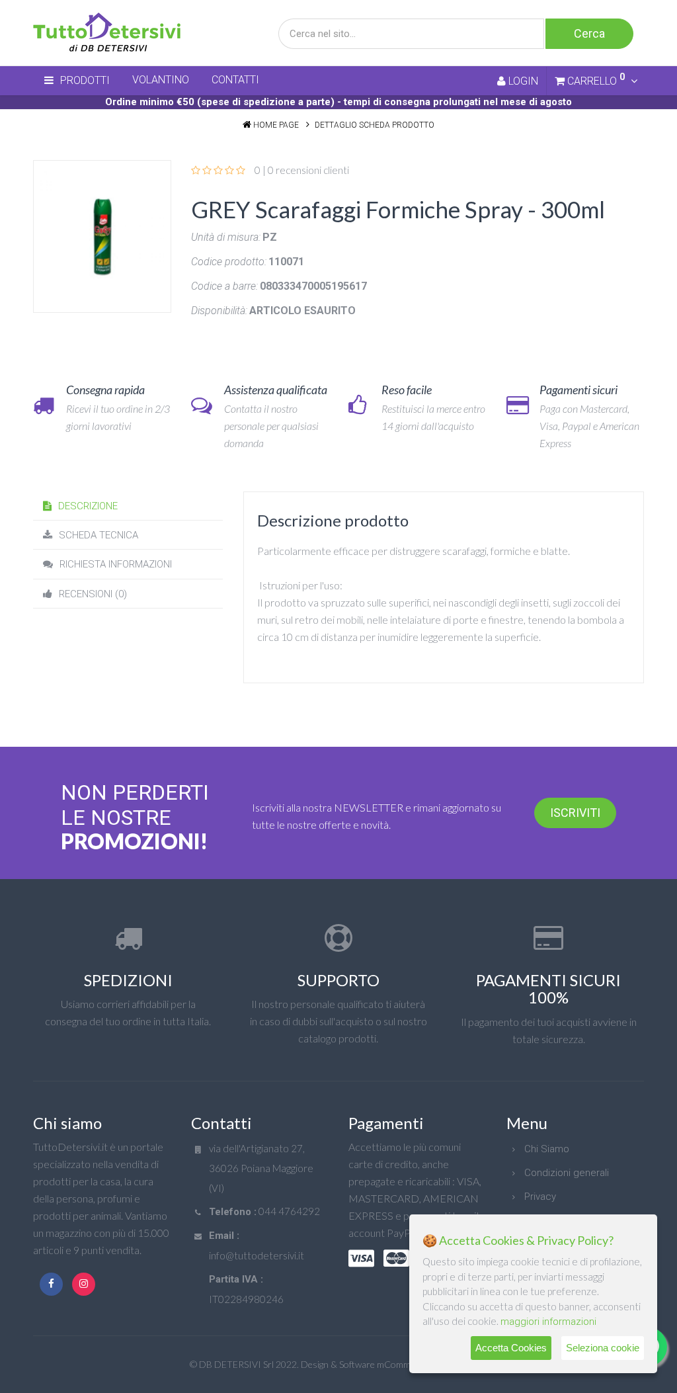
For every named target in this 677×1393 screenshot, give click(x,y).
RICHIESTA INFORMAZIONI (116, 564)
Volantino (160, 79)
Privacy (540, 1197)
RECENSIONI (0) (93, 594)
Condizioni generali (566, 1173)
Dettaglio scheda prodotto (374, 125)
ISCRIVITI (575, 813)
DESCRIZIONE (88, 506)
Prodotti (85, 80)
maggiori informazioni (548, 1322)
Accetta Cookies (511, 1347)
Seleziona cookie (602, 1347)
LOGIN (522, 81)
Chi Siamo (546, 1149)
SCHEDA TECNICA (98, 535)
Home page (276, 125)
